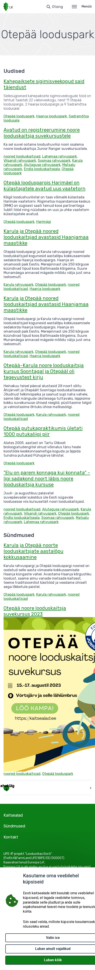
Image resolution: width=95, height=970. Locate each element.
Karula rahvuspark (18, 285)
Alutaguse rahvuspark (42, 165)
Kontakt (11, 837)
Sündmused (14, 826)
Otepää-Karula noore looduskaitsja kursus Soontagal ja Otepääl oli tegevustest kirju (44, 371)
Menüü (87, 6)
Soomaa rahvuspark (54, 160)
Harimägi (43, 222)
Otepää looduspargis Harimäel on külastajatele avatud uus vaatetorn (45, 186)
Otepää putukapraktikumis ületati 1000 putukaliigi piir (43, 431)
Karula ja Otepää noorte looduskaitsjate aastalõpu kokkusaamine (33, 551)
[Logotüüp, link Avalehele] (8, 6)
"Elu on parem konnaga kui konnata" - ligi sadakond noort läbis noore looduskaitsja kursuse (47, 479)
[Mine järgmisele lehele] (89, 787)
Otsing (57, 7)
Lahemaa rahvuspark (59, 156)
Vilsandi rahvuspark (20, 160)
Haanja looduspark (51, 116)
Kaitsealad (13, 815)
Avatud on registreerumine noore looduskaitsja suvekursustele (42, 133)
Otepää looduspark (19, 116)
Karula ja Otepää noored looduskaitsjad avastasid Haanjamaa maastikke (46, 237)
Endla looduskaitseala (42, 169)
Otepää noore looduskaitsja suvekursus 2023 (35, 611)
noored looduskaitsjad (22, 156)
